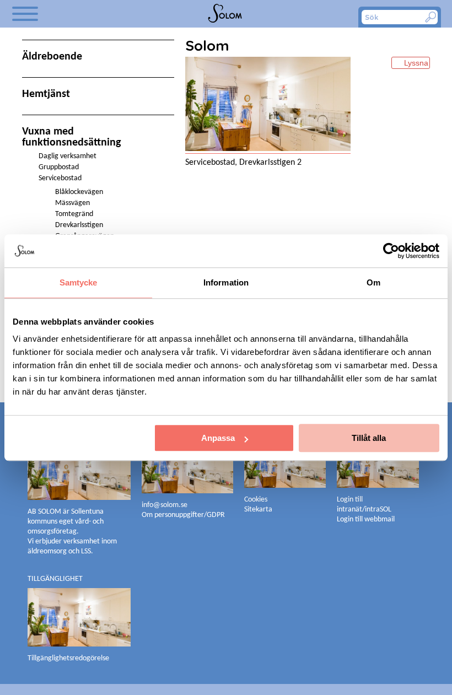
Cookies (255, 499)
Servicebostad (60, 178)
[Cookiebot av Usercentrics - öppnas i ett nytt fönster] (391, 251)
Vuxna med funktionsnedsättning (71, 137)
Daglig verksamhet (67, 156)
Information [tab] (226, 282)
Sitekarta (258, 509)
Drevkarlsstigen (79, 225)
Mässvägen (72, 203)
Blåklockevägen (79, 192)
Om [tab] (373, 282)
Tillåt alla (369, 438)
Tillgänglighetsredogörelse (68, 658)
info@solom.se (165, 505)
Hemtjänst (46, 94)
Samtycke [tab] (79, 282)
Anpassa (218, 438)
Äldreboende (52, 56)
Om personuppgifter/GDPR (183, 515)
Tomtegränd (74, 214)
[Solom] (226, 14)
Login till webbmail (366, 519)
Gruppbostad (59, 167)
